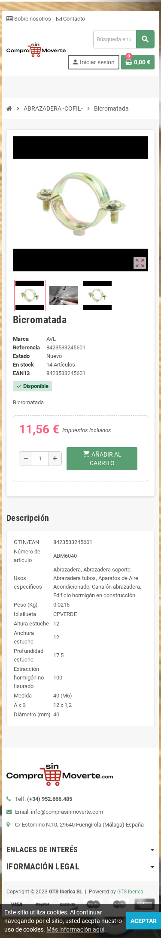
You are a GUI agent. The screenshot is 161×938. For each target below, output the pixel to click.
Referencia (26, 347)
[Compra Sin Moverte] (36, 49)
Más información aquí (75, 929)
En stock (23, 364)
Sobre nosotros (32, 18)
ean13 (21, 373)
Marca (21, 339)
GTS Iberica (130, 892)
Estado (21, 356)
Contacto (73, 18)
